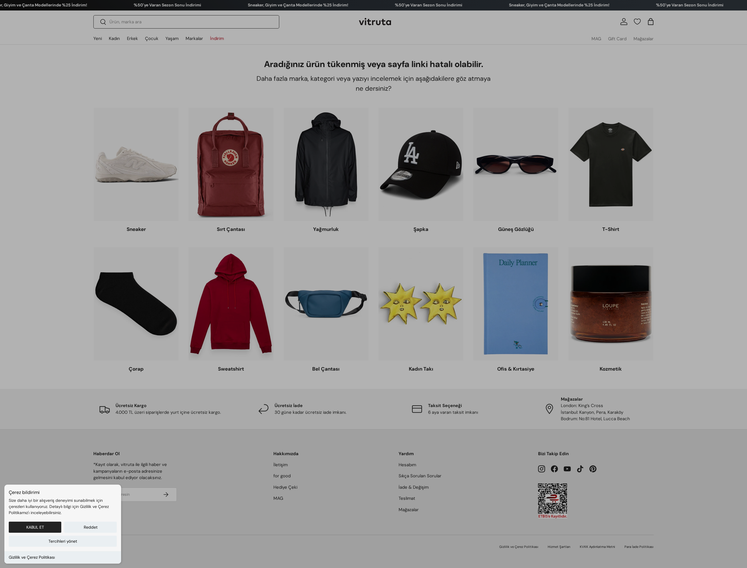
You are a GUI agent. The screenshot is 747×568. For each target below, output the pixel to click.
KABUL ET (35, 527)
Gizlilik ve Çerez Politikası (32, 557)
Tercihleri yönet (62, 541)
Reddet (90, 527)
